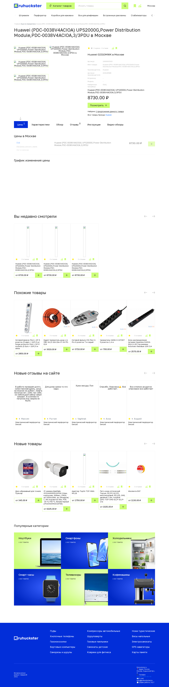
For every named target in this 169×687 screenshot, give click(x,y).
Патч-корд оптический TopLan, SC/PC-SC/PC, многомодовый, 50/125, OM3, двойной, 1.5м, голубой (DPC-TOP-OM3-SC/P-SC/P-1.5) (112, 496)
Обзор (59, 124)
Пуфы (53, 631)
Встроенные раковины (114, 15)
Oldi (18, 142)
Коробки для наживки (62, 15)
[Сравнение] (140, 6)
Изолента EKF (134, 491)
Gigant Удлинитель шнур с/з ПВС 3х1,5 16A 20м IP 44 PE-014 (56, 342)
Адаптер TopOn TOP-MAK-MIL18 (83, 492)
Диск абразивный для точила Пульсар (28, 492)
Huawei (108, 115)
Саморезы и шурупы (61, 652)
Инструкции (93, 124)
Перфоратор (40, 15)
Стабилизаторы (139, 15)
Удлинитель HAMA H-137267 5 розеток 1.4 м (112, 341)
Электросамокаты (142, 641)
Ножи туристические (143, 631)
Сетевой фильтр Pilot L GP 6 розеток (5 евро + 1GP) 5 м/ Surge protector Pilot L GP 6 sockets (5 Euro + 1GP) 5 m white (27, 344)
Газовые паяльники (97, 641)
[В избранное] (116, 48)
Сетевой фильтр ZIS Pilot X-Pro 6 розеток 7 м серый (84, 341)
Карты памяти (139, 652)
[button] (15, 15)
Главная (17, 24)
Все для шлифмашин (88, 15)
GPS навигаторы (141, 647)
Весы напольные (141, 636)
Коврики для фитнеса (99, 652)
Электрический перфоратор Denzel (27, 423)
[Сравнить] (113, 48)
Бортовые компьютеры (62, 647)
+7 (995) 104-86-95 (144, 676)
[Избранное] (135, 6)
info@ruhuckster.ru (145, 680)
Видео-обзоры (115, 124)
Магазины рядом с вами (26, 146)
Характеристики (40, 124)
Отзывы (74, 124)
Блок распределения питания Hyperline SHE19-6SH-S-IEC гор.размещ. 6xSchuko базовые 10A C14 (140, 343)
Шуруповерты (94, 636)
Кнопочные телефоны (62, 636)
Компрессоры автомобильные (103, 631)
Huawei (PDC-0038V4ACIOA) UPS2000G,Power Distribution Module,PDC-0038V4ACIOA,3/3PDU (27, 267)
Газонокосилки (58, 641)
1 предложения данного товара (110, 111)
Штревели (24, 15)
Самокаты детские (97, 647)
